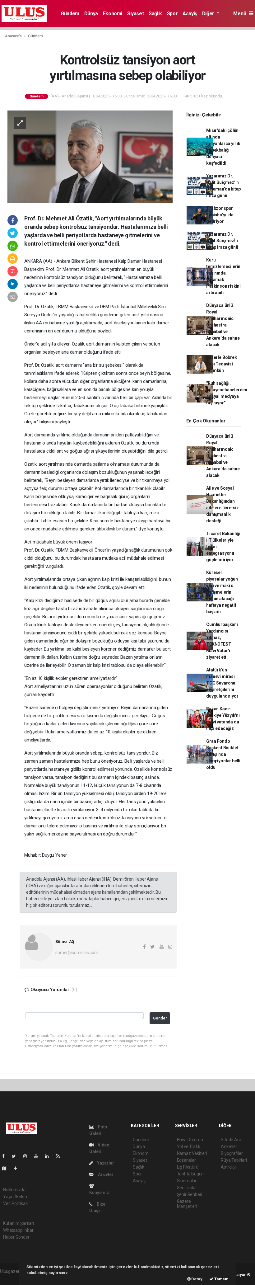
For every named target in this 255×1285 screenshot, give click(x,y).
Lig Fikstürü (187, 1167)
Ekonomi (112, 13)
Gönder (160, 1018)
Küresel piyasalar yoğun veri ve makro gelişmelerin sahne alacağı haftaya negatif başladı (222, 592)
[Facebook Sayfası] (6, 1156)
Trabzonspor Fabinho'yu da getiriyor (220, 215)
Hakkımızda (14, 1189)
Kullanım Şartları (18, 1223)
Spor (172, 13)
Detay (196, 1279)
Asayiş (190, 13)
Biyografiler (232, 1153)
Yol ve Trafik (189, 1146)
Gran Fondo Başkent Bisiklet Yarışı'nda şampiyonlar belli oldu (223, 754)
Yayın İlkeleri (15, 1196)
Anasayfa (13, 36)
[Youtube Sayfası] (38, 1156)
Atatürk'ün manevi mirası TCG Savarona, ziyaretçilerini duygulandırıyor (222, 683)
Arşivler (105, 1174)
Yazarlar (105, 1162)
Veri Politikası (15, 1203)
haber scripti (12, 1277)
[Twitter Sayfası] (16, 1156)
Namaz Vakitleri (192, 1153)
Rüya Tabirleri (234, 1160)
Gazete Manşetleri (187, 1204)
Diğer (209, 13)
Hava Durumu (190, 1139)
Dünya (91, 13)
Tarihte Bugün (190, 1173)
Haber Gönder (16, 1237)
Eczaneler (186, 1160)
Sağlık (155, 13)
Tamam (221, 1279)
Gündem (70, 13)
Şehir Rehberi (189, 1194)
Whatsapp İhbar (18, 1230)
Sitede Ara (231, 1139)
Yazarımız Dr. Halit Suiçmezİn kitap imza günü (222, 241)
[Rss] (60, 1156)
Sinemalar (187, 1180)
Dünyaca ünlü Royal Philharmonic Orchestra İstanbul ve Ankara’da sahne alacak (222, 325)
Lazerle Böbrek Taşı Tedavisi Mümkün (221, 364)
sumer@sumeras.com (76, 952)
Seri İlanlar (187, 1187)
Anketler (229, 1146)
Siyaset (135, 13)
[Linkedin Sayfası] (49, 1156)
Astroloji (228, 1167)
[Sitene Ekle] (18, 1168)
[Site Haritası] (7, 1168)
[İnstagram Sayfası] (27, 1156)
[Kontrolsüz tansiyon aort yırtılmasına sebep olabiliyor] (90, 156)
